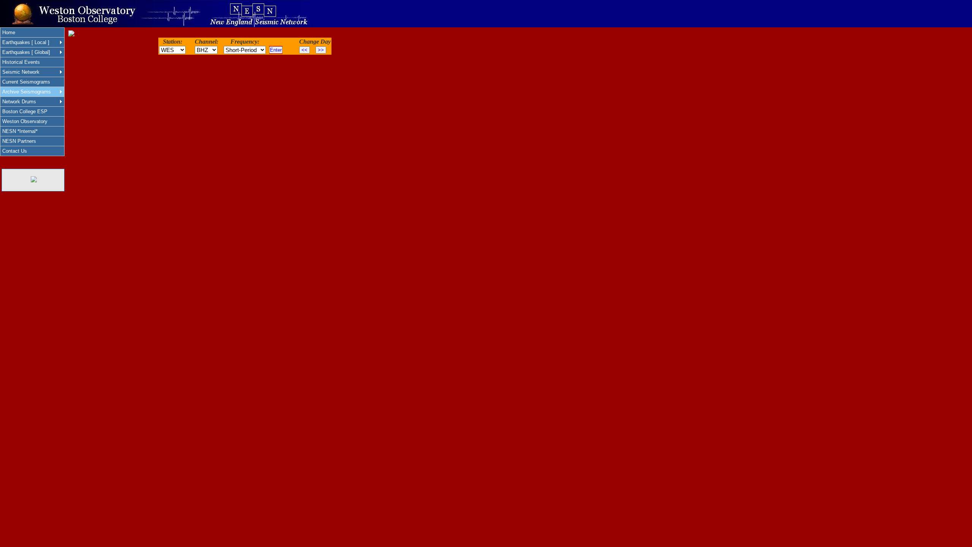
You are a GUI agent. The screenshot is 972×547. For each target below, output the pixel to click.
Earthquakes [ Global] (26, 52)
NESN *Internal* (20, 131)
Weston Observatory (24, 121)
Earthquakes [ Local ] (25, 42)
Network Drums (19, 101)
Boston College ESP (24, 111)
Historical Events (21, 62)
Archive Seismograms (26, 92)
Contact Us (14, 151)
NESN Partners (19, 141)
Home (8, 32)
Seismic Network (20, 72)
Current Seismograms (26, 82)
